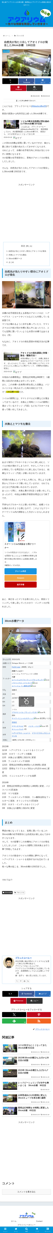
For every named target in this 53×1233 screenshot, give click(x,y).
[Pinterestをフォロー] (20, 981)
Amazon (20, 578)
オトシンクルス (18, 729)
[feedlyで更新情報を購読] (24, 981)
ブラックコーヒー (23, 958)
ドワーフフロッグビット (41, 733)
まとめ (11, 262)
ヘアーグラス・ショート (21, 733)
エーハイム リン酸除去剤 (21, 686)
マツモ (14, 736)
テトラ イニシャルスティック (23, 718)
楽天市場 (20, 585)
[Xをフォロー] (17, 981)
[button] (35, 88)
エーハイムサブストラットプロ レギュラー (28, 680)
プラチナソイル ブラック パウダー (25, 712)
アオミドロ (20, 892)
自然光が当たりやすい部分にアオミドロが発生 (27, 251)
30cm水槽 (8, 892)
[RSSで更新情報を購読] (28, 981)
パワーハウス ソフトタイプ (22, 683)
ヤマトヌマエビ (18, 726)
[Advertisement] (26, 213)
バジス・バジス (34, 726)
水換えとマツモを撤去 (17, 255)
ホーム (13, 1221)
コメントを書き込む (26, 1192)
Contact (39, 1221)
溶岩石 (14, 722)
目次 (23, 246)
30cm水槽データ (15, 258)
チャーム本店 (20, 571)
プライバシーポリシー (26, 1225)
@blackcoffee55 (39, 106)
